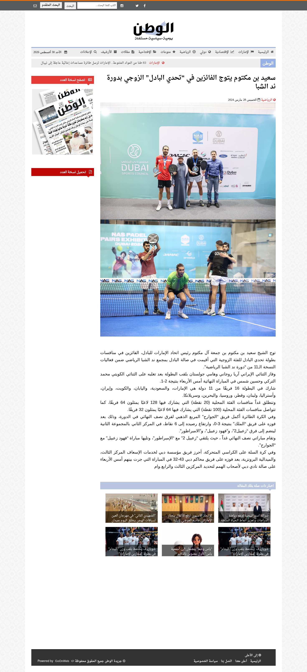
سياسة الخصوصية (206, 661)
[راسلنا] (35, 5)
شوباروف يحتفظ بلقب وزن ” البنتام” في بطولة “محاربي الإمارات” (244, 551)
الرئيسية (264, 52)
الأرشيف (107, 52)
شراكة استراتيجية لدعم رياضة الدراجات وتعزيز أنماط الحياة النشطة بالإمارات (244, 520)
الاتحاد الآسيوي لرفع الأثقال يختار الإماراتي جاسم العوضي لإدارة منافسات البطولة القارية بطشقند (190, 520)
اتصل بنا (226, 661)
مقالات (126, 52)
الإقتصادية (222, 52)
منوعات (166, 52)
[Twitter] (137, 5)
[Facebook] (144, 5)
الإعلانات (86, 52)
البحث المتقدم (51, 5)
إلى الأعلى (252, 655)
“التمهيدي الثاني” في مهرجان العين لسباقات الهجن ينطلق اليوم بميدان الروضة (134, 520)
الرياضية (186, 52)
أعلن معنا (241, 661)
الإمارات (244, 52)
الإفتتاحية (145, 52)
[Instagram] (122, 5)
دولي (203, 52)
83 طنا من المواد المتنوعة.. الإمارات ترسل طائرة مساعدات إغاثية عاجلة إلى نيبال (123, 63)
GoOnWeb (62, 661)
